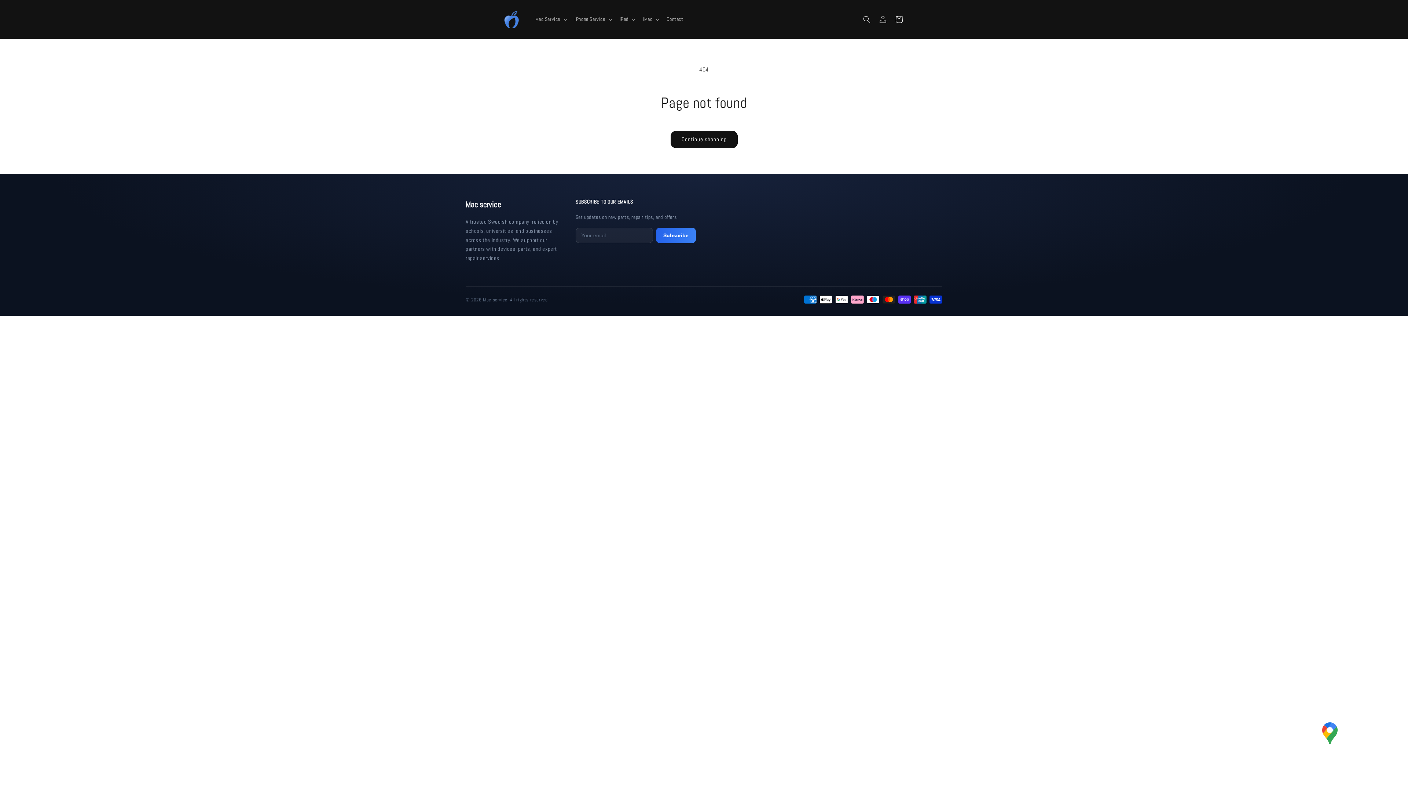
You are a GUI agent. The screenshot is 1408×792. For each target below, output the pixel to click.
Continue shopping (704, 139)
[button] (551, 19)
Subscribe (676, 235)
